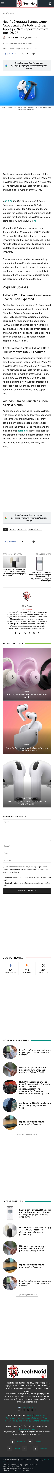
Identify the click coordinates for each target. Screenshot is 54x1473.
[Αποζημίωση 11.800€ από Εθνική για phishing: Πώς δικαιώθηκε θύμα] (10, 1105)
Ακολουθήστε (27, 964)
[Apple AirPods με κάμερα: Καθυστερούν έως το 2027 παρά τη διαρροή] (27, 727)
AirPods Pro (22, 529)
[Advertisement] (27, 140)
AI (35, 221)
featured (32, 529)
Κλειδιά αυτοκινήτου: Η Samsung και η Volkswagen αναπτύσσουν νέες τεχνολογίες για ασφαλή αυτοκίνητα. (40, 577)
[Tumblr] (9, 1448)
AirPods (12, 529)
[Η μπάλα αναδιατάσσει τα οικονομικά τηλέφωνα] (10, 1122)
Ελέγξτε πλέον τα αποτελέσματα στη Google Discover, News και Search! (35, 1052)
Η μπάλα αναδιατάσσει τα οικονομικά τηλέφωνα (31, 1123)
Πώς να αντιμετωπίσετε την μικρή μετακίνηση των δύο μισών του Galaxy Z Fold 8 (32, 1069)
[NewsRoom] (5, 37)
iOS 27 (8, 201)
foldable (22, 430)
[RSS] (25, 632)
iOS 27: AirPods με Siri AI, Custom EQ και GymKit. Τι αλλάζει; (27, 802)
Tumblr (17, 1449)
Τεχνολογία (26, 798)
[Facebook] (16, 632)
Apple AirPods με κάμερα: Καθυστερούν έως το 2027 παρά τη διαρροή (27, 749)
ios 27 (39, 529)
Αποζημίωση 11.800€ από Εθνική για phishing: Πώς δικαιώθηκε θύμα (35, 1105)
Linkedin (38, 1442)
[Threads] (38, 632)
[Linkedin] (20, 632)
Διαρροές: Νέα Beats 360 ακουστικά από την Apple (27, 695)
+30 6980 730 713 (28, 1410)
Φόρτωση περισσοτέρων (26, 1134)
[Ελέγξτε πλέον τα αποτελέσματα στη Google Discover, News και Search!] (10, 1052)
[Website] (34, 632)
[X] (29, 632)
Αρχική (5, 13)
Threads (43, 1449)
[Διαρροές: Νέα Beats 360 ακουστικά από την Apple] (27, 674)
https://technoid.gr (27, 609)
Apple (12, 13)
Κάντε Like (11, 964)
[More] (33, 53)
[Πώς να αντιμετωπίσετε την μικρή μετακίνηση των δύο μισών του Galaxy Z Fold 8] (10, 1069)
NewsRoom (13, 38)
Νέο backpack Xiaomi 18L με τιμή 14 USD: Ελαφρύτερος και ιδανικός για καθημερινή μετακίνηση (14, 572)
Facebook (21, 1442)
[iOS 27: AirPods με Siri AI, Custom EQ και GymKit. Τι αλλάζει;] (27, 781)
